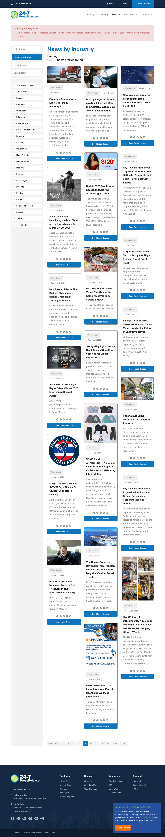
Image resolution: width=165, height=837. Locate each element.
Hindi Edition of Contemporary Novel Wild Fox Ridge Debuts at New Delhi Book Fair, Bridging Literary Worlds (137, 624)
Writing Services (66, 793)
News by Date (20, 65)
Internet (19, 174)
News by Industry (22, 57)
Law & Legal (21, 181)
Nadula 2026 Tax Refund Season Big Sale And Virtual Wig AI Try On (100, 190)
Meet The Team (90, 789)
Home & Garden (23, 162)
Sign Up (109, 4)
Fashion (19, 143)
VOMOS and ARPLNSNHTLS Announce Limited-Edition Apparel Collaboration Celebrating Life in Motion (100, 466)
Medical (19, 193)
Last (124, 744)
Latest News (20, 49)
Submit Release (143, 4)
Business (20, 98)
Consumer (21, 111)
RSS (110, 785)
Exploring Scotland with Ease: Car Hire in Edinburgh (62, 103)
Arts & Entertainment (25, 86)
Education (20, 117)
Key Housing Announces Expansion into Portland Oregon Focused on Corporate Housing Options (136, 496)
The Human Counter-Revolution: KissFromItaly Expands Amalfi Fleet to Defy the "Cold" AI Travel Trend (100, 569)
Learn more (147, 817)
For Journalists (115, 793)
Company (89, 776)
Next (115, 744)
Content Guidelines (141, 785)
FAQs (135, 789)
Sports (19, 219)
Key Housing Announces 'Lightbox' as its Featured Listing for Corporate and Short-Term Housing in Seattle (137, 175)
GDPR (151, 820)
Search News (20, 73)
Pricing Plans (65, 781)
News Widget (114, 789)
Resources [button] (129, 15)
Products (65, 776)
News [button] (115, 15)
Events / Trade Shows (25, 130)
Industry (20, 168)
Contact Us (146, 15)
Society (19, 212)
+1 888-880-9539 (22, 4)
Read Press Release (64, 159)
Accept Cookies (123, 828)
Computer (20, 105)
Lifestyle (20, 187)
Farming (20, 136)
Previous (53, 744)
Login (124, 4)
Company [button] (90, 15)
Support (137, 776)
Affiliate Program (67, 797)
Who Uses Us (90, 785)
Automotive (21, 92)
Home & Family (22, 155)
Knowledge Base (116, 781)
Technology (21, 225)
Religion (20, 200)
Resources (115, 776)
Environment (22, 124)
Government (21, 149)
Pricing (104, 15)
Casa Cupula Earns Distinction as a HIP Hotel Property (137, 420)
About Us (88, 781)
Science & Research (25, 206)
